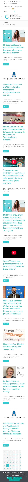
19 (4, 460)
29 (16, 462)
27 (10, 462)
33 (10, 465)
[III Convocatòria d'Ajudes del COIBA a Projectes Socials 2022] (14, 335)
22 (13, 460)
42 (20, 468)
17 (16, 457)
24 (20, 460)
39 (10, 468)
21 (10, 460)
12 (20, 454)
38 (7, 468)
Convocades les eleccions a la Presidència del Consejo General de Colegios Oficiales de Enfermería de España (13, 428)
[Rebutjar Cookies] (26, 476)
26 (7, 462)
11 (16, 454)
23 (16, 460)
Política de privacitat (14, 479)
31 (4, 465)
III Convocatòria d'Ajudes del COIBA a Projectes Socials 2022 (13, 346)
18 (20, 457)
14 (7, 457)
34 (13, 465)
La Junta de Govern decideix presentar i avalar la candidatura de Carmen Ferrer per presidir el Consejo (13, 386)
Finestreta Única (7, 8)
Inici (4, 24)
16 (13, 457)
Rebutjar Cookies (17, 477)
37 (4, 468)
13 (4, 457)
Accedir (6, 64)
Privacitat (6, 3)
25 (4, 462)
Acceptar (9, 477)
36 (20, 465)
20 (7, 460)
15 (10, 457)
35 (16, 465)
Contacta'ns (6, 6)
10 (13, 454)
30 (20, 462)
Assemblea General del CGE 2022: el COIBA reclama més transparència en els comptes (12, 89)
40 (13, 468)
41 (16, 468)
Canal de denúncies (13, 3)
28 (13, 462)
